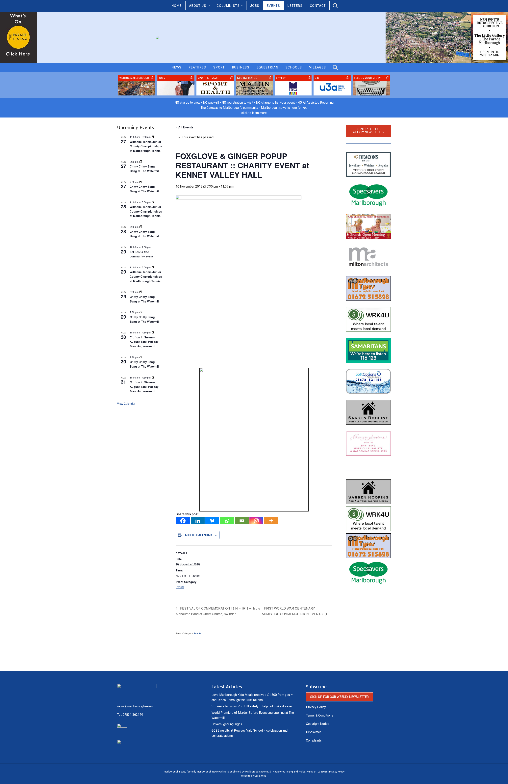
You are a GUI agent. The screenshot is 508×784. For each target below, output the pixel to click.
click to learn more (254, 113)
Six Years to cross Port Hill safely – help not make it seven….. (254, 706)
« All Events (184, 127)
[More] (271, 520)
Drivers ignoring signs (227, 724)
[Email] (242, 520)
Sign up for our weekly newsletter (368, 130)
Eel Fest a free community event (141, 254)
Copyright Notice (317, 724)
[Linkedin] (198, 520)
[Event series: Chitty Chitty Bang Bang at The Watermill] (141, 182)
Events (180, 587)
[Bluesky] (212, 520)
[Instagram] (256, 520)
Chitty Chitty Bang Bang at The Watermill (145, 168)
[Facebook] (183, 520)
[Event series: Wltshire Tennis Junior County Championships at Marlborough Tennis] (153, 137)
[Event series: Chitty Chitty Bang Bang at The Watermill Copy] (141, 161)
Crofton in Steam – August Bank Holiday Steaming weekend (144, 341)
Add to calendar (198, 535)
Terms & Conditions (319, 715)
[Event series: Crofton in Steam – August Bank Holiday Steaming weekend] (153, 332)
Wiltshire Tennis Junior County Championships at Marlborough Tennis (146, 146)
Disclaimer (313, 732)
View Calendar (126, 403)
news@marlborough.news (135, 706)
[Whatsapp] (227, 520)
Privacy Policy (316, 707)
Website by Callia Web (253, 775)
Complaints (314, 740)
